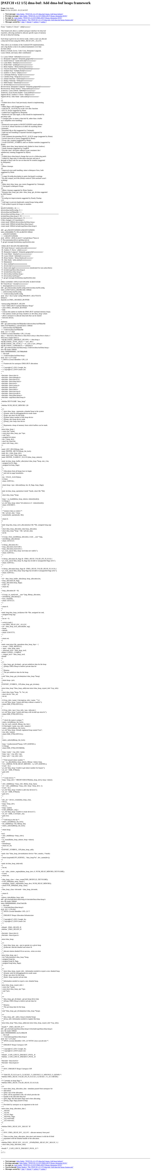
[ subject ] (36, 22)
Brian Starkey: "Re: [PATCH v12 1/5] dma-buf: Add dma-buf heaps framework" (45, 20)
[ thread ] (29, 22)
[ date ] (23, 22)
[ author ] (43, 22)
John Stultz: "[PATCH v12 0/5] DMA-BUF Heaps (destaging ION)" (43, 16)
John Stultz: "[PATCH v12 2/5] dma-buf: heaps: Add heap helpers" (39, 14)
